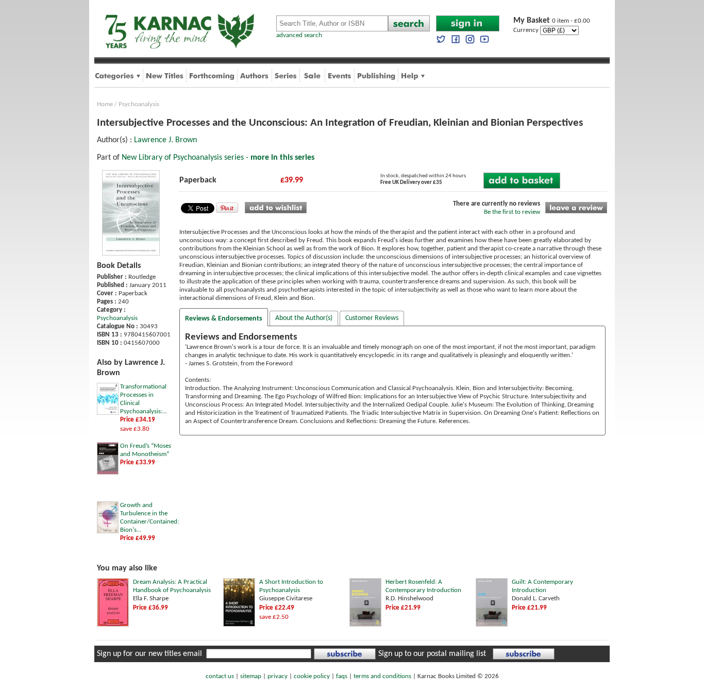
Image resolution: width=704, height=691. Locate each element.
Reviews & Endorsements (223, 319)
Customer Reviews (371, 318)
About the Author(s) (303, 318)
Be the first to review (512, 212)
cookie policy (312, 676)
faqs (341, 676)
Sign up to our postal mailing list (432, 654)
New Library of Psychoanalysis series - (218, 158)
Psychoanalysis (139, 104)
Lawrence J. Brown (165, 140)
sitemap (250, 676)
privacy (277, 676)
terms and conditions (382, 676)
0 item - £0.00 (551, 21)
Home (105, 104)
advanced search (299, 35)
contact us (220, 676)
